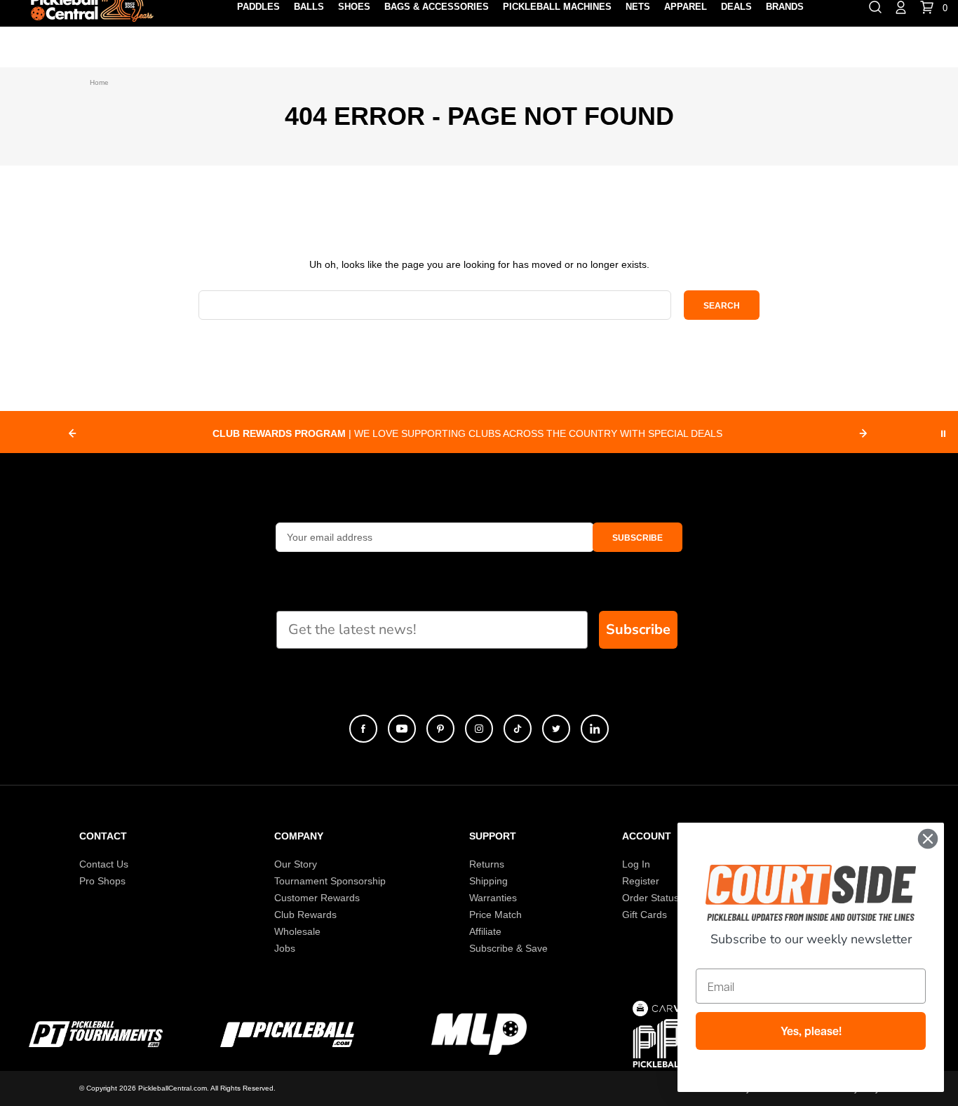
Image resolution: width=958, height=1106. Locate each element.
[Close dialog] (927, 838)
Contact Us (103, 864)
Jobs (284, 948)
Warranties (493, 897)
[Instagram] (479, 729)
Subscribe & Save (508, 948)
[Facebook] (363, 729)
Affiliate (485, 931)
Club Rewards (305, 914)
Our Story (295, 864)
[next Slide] (863, 433)
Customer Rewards (317, 897)
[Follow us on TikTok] (518, 729)
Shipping (488, 880)
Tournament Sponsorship (330, 880)
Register (640, 880)
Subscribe (638, 629)
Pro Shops (102, 880)
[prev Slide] (72, 433)
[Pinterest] (440, 729)
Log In (636, 864)
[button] (637, 537)
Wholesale (297, 931)
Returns (486, 864)
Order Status (650, 897)
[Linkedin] (595, 729)
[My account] (901, 6)
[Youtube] (402, 729)
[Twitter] (556, 729)
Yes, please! (811, 1031)
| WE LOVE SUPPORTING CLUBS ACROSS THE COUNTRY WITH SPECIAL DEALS (467, 433)
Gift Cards (644, 914)
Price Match (495, 914)
